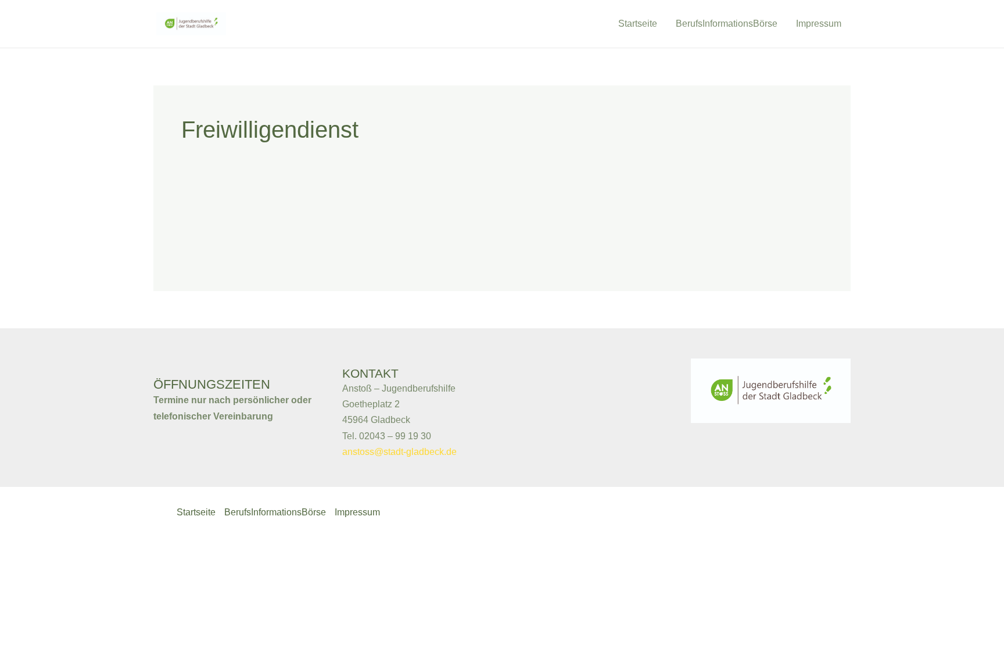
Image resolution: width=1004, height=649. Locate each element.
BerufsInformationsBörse (726, 23)
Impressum (818, 23)
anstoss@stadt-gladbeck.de (399, 452)
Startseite (637, 23)
